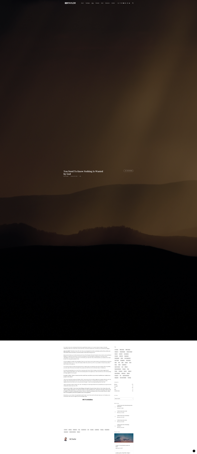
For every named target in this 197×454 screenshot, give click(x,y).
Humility (91, 429)
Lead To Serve (117, 366)
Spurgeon (116, 377)
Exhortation (128, 360)
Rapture (129, 371)
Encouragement (127, 358)
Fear (119, 362)
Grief (130, 362)
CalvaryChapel (122, 351)
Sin (120, 375)
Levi (122, 366)
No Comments (129, 170)
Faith (116, 362)
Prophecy (120, 371)
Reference (123, 373)
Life (80, 176)
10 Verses (116, 349)
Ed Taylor (66, 176)
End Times (117, 360)
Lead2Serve (124, 364)
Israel (119, 364)
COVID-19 (121, 356)
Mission (126, 366)
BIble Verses (128, 349)
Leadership (97, 429)
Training (101, 429)
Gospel (126, 362)
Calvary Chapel (129, 351)
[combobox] (123, 398)
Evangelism (122, 360)
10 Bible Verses (117, 390)
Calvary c (116, 351)
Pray (79, 429)
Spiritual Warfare (126, 375)
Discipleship (107, 429)
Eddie (122, 358)
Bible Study (122, 349)
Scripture (116, 375)
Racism (125, 371)
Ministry (70, 429)
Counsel (116, 356)
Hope (116, 364)
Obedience (75, 429)
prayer (116, 371)
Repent (128, 373)
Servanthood (83, 429)
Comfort (65, 429)
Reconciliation (117, 373)
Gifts (122, 362)
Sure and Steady (123, 377)
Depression (126, 356)
